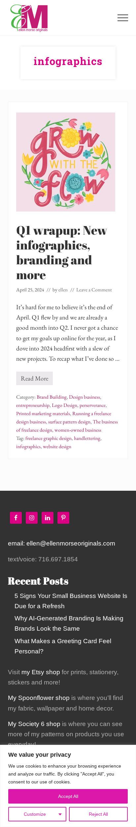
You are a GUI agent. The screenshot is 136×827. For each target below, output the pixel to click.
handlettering (87, 438)
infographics (28, 446)
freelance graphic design (48, 438)
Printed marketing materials (43, 413)
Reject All (98, 814)
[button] (122, 18)
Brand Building (52, 397)
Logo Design (64, 405)
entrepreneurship (33, 405)
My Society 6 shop (34, 723)
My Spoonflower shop (39, 697)
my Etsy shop (40, 672)
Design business (84, 397)
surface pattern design (69, 421)
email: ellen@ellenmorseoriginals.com (61, 543)
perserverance (93, 405)
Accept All (68, 796)
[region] (68, 786)
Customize (35, 814)
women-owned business (77, 430)
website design (57, 446)
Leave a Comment (94, 289)
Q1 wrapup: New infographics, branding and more (61, 252)
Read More (34, 379)
